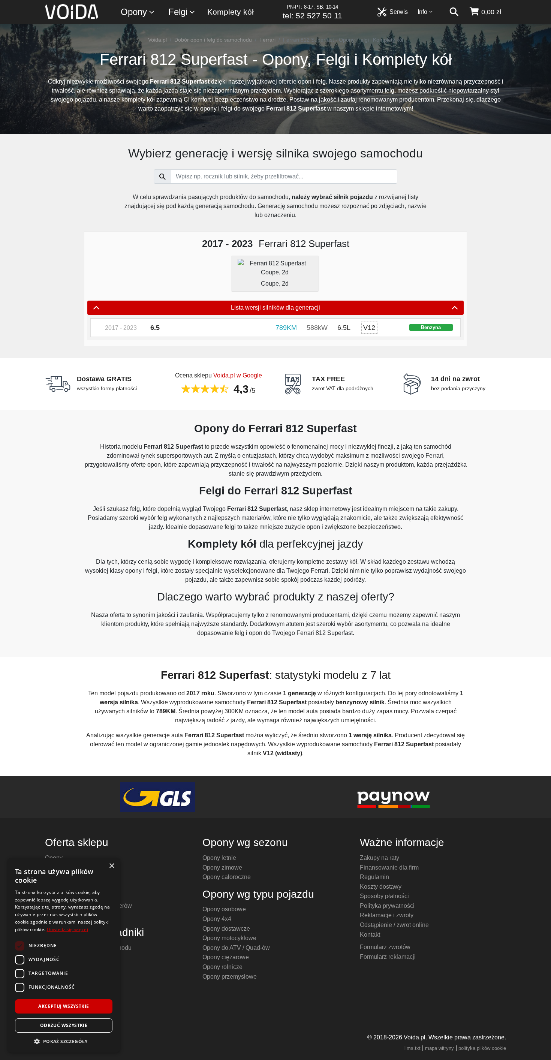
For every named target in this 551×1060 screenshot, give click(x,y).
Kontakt (370, 934)
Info (422, 12)
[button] (63, 1041)
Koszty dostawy (380, 886)
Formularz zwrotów (385, 947)
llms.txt (412, 1048)
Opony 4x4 (216, 919)
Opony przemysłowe (229, 976)
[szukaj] (454, 12)
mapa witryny (439, 1048)
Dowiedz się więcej (67, 929)
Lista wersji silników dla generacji (275, 307)
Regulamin (374, 877)
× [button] (111, 866)
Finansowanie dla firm (389, 867)
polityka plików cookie (482, 1048)
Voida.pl (157, 40)
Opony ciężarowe (225, 957)
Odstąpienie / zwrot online (394, 925)
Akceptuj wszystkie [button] (63, 1006)
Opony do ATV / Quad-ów (236, 948)
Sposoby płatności (384, 896)
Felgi (177, 12)
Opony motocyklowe (229, 938)
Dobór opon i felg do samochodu (213, 40)
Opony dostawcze (226, 928)
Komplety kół (230, 11)
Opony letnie (219, 858)
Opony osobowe (224, 909)
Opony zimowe (222, 867)
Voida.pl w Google (237, 375)
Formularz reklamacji (388, 957)
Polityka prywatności (387, 906)
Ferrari (267, 40)
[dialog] (63, 955)
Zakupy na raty (379, 858)
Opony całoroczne (226, 877)
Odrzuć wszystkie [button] (63, 1025)
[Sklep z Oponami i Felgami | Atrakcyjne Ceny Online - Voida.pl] (74, 12)
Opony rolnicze (222, 967)
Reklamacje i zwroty (386, 915)
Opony (134, 12)
